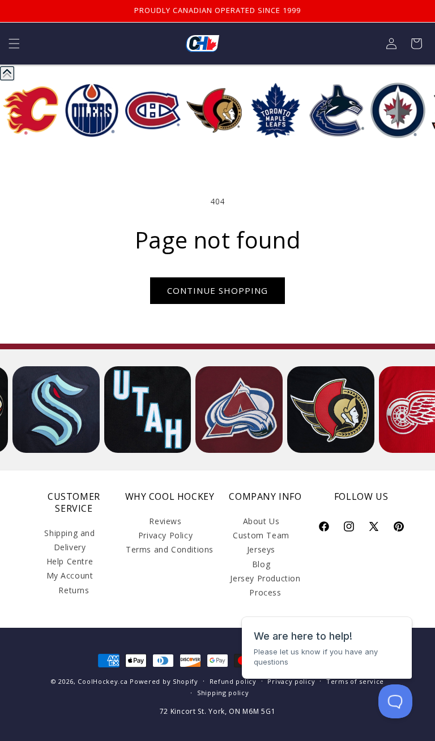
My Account (69, 575)
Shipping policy (223, 692)
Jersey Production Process (265, 585)
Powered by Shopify (164, 681)
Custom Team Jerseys (261, 542)
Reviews (165, 521)
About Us (261, 521)
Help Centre (69, 561)
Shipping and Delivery (69, 540)
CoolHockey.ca (102, 681)
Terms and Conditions (170, 549)
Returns (73, 590)
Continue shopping (217, 290)
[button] (14, 43)
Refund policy (233, 681)
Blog (261, 564)
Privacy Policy (165, 535)
